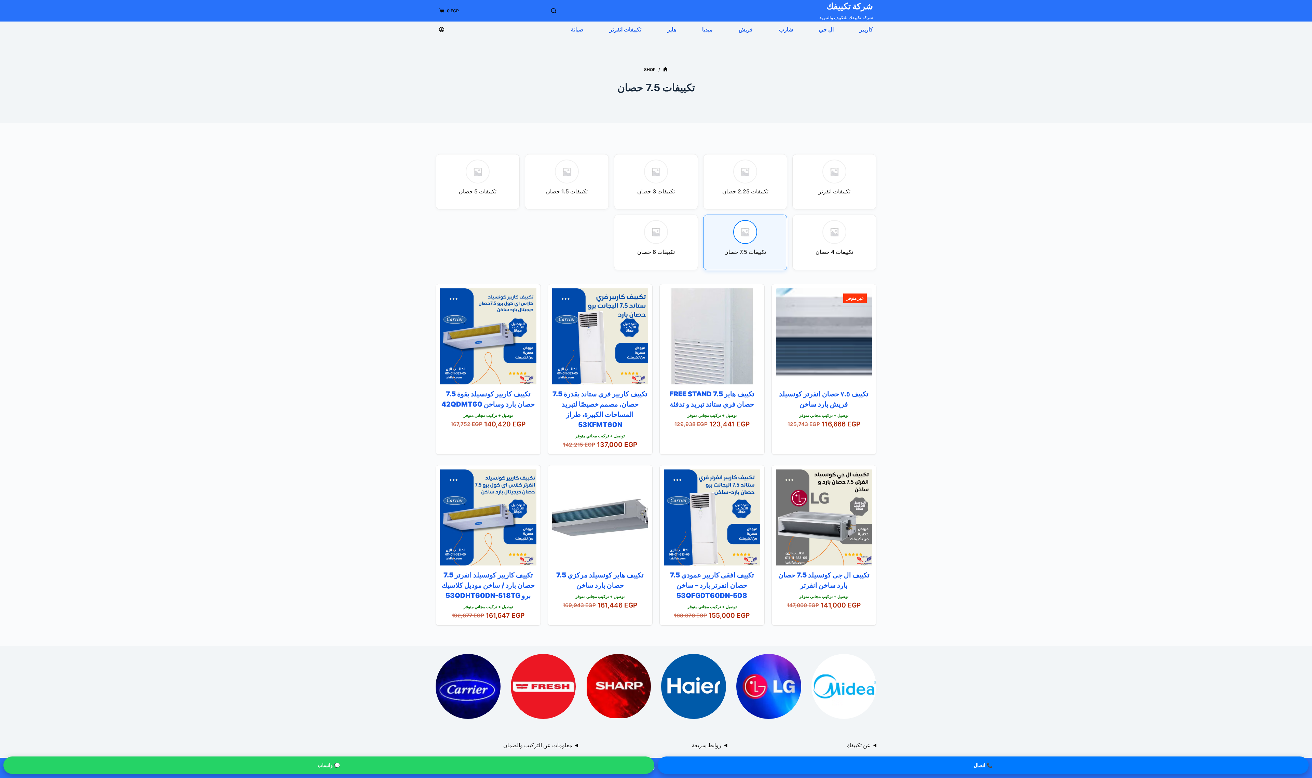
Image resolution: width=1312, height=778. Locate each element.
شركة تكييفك (849, 6)
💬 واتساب (329, 765)
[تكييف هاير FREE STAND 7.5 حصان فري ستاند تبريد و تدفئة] (712, 336)
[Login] (441, 29)
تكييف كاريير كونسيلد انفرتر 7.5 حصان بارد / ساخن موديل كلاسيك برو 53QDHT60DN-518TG (488, 585)
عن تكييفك (859, 745)
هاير (671, 29)
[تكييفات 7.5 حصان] (843, 686)
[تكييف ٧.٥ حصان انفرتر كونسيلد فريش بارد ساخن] (824, 336)
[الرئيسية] (665, 69)
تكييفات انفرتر (625, 29)
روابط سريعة (706, 745)
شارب (786, 29)
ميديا (707, 29)
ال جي (826, 29)
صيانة (577, 29)
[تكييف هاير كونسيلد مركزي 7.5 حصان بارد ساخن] (600, 517)
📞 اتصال (983, 765)
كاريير (866, 29)
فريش (746, 29)
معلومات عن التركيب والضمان (537, 745)
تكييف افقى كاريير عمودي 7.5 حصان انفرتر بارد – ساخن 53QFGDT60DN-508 (712, 585)
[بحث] (554, 10)
